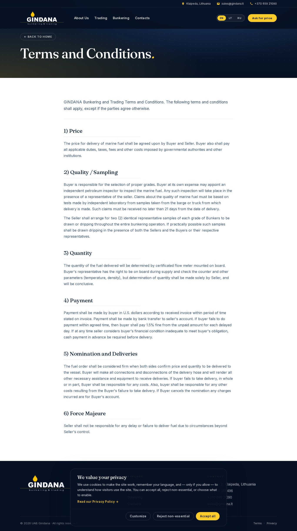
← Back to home (38, 36)
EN (222, 18)
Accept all (207, 516)
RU (239, 18)
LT (230, 18)
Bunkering (121, 18)
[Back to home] (42, 18)
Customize (138, 516)
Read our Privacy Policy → (97, 501)
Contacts (142, 18)
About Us (81, 18)
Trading (100, 18)
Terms (257, 523)
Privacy (272, 523)
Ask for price (262, 18)
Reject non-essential (173, 516)
